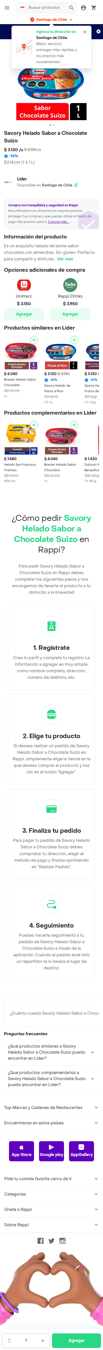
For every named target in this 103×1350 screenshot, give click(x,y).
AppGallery (81, 1154)
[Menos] (9, 1341)
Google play (51, 1154)
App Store (22, 1154)
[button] (51, 20)
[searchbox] (46, 8)
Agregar (24, 314)
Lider (22, 179)
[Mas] (43, 1341)
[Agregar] (34, 340)
